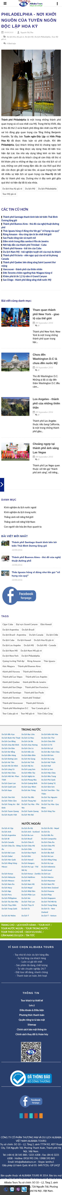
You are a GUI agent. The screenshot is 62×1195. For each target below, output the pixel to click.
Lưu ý (32, 1005)
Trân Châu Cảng (45, 714)
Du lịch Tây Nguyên (49, 797)
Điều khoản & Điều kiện (32, 1010)
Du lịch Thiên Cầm (9, 801)
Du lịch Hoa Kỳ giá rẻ (15, 37)
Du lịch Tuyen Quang (10, 811)
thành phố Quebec (11, 682)
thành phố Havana (11, 672)
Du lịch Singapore (48, 898)
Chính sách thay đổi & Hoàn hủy (32, 1034)
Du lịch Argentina (10, 630)
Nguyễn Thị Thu (26, 32)
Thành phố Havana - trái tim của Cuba (22, 248)
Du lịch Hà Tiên (8, 762)
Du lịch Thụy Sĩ (27, 905)
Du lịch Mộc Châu (48, 773)
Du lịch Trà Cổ (47, 801)
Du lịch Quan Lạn (9, 783)
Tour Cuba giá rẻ (10, 714)
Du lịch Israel (46, 870)
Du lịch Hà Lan (47, 856)
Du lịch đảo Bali (47, 853)
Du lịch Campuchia (48, 839)
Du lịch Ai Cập (7, 828)
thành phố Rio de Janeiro (34, 682)
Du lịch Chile (52, 635)
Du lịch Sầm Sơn (48, 787)
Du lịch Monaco (8, 881)
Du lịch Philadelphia (43, 37)
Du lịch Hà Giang (28, 759)
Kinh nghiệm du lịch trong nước (20, 512)
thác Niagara (8, 666)
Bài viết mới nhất (14, 536)
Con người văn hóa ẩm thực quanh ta (22, 527)
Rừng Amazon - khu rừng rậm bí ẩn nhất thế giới (27, 234)
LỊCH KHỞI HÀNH (26, 925)
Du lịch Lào (45, 874)
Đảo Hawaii (46, 624)
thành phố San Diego (12, 687)
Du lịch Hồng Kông (49, 860)
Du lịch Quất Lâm (9, 787)
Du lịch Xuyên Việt (9, 815)
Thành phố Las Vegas (12, 677)
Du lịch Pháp (46, 895)
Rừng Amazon (34, 661)
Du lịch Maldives (28, 877)
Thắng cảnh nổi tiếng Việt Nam (19, 522)
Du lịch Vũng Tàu (48, 811)
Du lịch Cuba (8, 640)
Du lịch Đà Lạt (47, 748)
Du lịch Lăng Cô (8, 769)
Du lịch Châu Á (27, 842)
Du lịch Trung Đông (49, 905)
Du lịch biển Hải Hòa (49, 734)
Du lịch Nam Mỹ (10, 651)
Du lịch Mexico (47, 877)
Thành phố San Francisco (36, 687)
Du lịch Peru (7, 895)
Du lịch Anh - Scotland (30, 832)
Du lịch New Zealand (49, 888)
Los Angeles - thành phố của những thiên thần (46, 403)
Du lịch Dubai (7, 856)
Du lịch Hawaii (24, 640)
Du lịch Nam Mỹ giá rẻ (31, 651)
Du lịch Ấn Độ (27, 828)
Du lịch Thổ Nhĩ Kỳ (49, 902)
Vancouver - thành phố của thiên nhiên (22, 269)
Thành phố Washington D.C (15, 708)
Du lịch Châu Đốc (48, 741)
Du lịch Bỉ (5, 839)
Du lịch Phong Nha (29, 780)
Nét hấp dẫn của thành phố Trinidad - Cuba (24, 245)
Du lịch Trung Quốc (9, 909)
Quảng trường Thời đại (13, 661)
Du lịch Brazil (28, 630)
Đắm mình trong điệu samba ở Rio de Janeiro (26, 241)
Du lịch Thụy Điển (9, 905)
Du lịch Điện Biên (28, 755)
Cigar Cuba (7, 624)
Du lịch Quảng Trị (48, 783)
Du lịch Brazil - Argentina (14, 635)
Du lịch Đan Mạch (28, 853)
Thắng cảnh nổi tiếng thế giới (18, 517)
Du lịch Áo (45, 832)
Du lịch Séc (25, 898)
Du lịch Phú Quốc (48, 780)
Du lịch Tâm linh (8, 797)
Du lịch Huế (46, 766)
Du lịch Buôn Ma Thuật (11, 738)
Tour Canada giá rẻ (40, 708)
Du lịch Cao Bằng (9, 741)
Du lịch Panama (47, 891)
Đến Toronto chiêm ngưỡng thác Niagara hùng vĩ (27, 273)
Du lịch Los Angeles (11, 645)
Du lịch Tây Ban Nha (10, 902)
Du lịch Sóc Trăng (28, 790)
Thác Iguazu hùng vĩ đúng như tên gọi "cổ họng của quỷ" (31, 231)
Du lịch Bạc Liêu (28, 734)
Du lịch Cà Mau (27, 738)
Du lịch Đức (26, 856)
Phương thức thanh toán (31, 1015)
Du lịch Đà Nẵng (8, 752)
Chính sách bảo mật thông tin (32, 1030)
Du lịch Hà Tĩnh (27, 762)
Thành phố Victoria (35, 703)
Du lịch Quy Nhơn (28, 787)
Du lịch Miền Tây (28, 773)
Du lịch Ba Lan (27, 835)
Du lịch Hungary (28, 863)
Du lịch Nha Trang (48, 776)
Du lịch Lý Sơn (47, 769)
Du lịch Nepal (26, 888)
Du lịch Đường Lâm (9, 759)
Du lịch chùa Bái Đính (10, 745)
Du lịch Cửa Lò (27, 748)
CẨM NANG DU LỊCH (12, 935)
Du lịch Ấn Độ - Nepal (50, 828)
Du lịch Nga (6, 891)
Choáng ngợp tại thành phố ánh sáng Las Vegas (46, 448)
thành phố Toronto (11, 698)
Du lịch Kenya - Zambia (31, 874)
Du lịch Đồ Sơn (47, 755)
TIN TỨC (30, 935)
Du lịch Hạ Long (47, 759)
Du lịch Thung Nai (28, 801)
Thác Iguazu (49, 661)
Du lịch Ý (25, 916)
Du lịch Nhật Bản (28, 891)
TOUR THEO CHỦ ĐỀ (12, 932)
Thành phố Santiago (11, 693)
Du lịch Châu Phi (48, 846)
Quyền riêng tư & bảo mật (32, 1020)
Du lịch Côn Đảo (8, 748)
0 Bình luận (11, 43)
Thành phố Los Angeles (36, 677)
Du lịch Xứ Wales (9, 916)
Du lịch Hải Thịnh (48, 762)
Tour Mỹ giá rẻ (9, 194)
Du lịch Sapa (7, 790)
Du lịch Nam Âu (8, 884)
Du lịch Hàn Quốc (9, 860)
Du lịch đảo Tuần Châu (50, 752)
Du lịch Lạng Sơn (28, 769)
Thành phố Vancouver (12, 703)
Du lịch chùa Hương (29, 745)
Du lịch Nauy (7, 888)
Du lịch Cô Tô (46, 745)
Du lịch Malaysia (8, 877)
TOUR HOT (44, 925)
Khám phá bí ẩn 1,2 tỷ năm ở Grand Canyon (25, 276)
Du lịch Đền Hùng (9, 755)
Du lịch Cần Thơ (47, 738)
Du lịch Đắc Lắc (27, 752)
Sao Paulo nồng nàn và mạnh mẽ (19, 238)
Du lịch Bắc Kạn (8, 734)
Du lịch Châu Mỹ (28, 846)
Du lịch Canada (36, 635)
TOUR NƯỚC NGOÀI (12, 928)
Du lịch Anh (6, 832)
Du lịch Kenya (7, 874)
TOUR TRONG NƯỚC (36, 928)
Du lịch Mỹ (29, 37)
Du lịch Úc (25, 909)
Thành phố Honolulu (32, 672)
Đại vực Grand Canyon (27, 624)
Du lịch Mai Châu (9, 773)
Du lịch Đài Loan (8, 853)
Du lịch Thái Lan (28, 902)
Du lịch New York (10, 656)
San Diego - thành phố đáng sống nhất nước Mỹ (27, 280)
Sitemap (32, 1025)
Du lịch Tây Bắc (27, 797)
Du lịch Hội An (27, 766)
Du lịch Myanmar (48, 881)
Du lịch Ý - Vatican (48, 916)
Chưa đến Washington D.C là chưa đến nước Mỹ (45, 359)
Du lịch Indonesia (48, 867)
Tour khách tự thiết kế (32, 1001)
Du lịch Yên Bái (27, 815)
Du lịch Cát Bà (27, 741)
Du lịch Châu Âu (47, 842)
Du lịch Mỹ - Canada (46, 645)
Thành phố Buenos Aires (29, 666)
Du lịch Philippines (9, 898)
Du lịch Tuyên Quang (30, 811)
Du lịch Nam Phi (47, 884)
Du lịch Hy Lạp (47, 863)
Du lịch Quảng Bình (29, 783)
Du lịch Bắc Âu (47, 835)
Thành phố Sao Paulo (34, 693)
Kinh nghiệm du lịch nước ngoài (20, 507)
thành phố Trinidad (31, 698)
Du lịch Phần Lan (28, 895)
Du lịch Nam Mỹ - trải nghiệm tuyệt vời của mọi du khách (32, 252)
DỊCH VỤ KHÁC (33, 932)
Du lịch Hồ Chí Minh (10, 766)
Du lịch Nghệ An (28, 776)
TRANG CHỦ (7, 925)
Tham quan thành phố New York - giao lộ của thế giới (46, 314)
